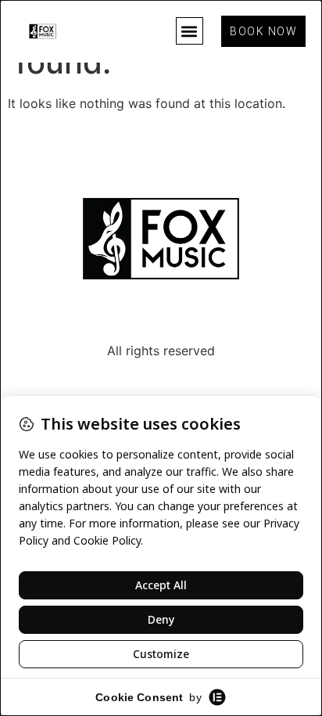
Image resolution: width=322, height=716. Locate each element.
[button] (189, 31)
